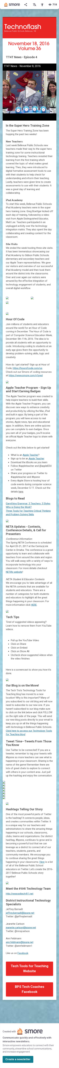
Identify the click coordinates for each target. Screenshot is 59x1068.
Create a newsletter (17, 1059)
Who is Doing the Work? (19, 507)
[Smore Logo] (12, 4)
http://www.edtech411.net (19, 893)
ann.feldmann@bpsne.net (19, 942)
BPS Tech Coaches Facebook (29, 989)
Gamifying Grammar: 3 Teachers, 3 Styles (28, 503)
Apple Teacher (30, 455)
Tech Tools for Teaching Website (29, 968)
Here (42, 861)
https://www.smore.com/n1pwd (26, 375)
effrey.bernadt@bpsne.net (20, 912)
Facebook (23, 953)
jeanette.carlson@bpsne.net (21, 927)
